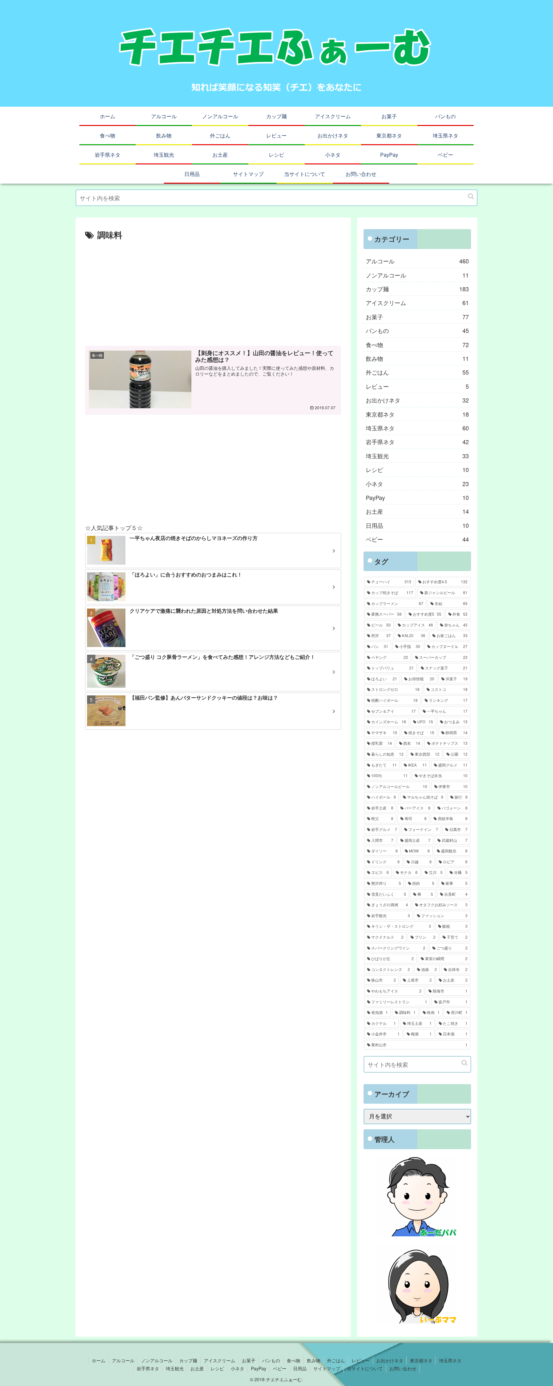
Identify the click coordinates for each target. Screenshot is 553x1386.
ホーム (98, 1360)
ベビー (417, 539)
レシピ (417, 469)
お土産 (417, 511)
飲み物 (417, 358)
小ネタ (417, 483)
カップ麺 (417, 289)
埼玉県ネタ (417, 428)
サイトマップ (326, 1368)
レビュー (417, 386)
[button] (471, 196)
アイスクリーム (417, 302)
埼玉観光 (417, 456)
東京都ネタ (417, 414)
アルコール (417, 261)
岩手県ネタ (417, 441)
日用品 (417, 525)
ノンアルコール (417, 275)
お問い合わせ (402, 1368)
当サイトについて (365, 1368)
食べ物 (417, 344)
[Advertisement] (213, 290)
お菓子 (417, 316)
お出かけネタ (417, 400)
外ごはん (417, 372)
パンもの (417, 330)
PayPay (417, 497)
